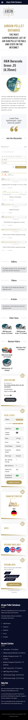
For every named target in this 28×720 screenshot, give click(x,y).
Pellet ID (5, 630)
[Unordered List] (11, 156)
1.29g (17, 442)
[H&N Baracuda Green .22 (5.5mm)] (7, 326)
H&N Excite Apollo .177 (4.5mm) (7, 356)
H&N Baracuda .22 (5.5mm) (7, 369)
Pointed (18, 446)
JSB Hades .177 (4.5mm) (10, 649)
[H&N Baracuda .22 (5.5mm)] (7, 362)
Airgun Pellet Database (14, 2)
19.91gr (18, 438)
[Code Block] (15, 156)
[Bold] (2, 156)
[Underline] (6, 156)
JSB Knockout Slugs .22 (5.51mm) (13, 678)
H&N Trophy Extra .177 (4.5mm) (12, 668)
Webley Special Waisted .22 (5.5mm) (14, 653)
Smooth (18, 456)
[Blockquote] (13, 156)
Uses (7, 573)
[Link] (17, 156)
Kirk (10, 194)
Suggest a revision (14, 482)
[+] (20, 156)
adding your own (14, 690)
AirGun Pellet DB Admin (13, 192)
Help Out (5, 627)
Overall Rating (8, 389)
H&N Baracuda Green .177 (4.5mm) (21, 332)
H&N (14, 509)
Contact (5, 637)
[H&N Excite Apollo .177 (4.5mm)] (7, 350)
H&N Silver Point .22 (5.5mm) (21, 348)
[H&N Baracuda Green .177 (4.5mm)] (21, 326)
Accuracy (7, 395)
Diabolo (18, 450)
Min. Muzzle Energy (11, 576)
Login (25, 146)
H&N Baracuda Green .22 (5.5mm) (7, 332)
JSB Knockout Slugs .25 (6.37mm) (13, 675)
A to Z (5, 633)
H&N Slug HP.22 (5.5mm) (10, 671)
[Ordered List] (10, 156)
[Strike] (8, 156)
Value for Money (9, 391)
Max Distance (10, 579)
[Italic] (4, 156)
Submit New (7, 623)
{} (18, 156)
